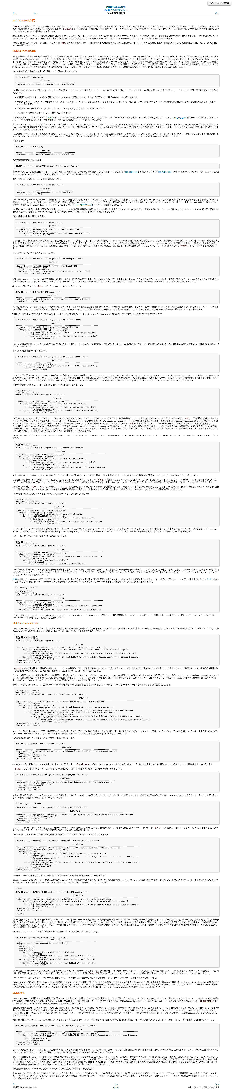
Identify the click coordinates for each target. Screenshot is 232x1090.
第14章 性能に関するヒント (116, 10)
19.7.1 (15, 579)
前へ (15, 13)
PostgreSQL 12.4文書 (116, 7)
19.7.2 (50, 118)
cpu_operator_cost (84, 205)
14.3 (209, 579)
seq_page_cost (180, 118)
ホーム (116, 1087)
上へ (36, 13)
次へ (217, 13)
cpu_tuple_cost (164, 172)
